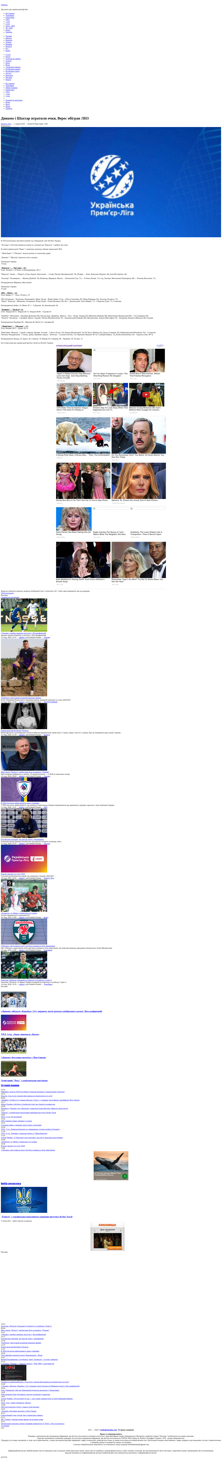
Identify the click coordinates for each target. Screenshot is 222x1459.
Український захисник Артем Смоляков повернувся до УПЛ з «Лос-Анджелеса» (33, 1424)
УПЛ (7, 20)
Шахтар (9, 38)
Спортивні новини (13, 67)
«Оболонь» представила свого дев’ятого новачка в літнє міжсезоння (28, 946)
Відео (8, 65)
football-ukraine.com (108, 1430)
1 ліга (8, 22)
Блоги (8, 57)
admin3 (22, 637)
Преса (8, 30)
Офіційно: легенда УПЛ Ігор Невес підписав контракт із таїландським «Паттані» (33, 1092)
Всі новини (10, 13)
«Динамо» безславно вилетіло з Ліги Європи (23, 1057)
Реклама (9, 78)
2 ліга (8, 24)
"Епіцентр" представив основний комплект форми (21, 698)
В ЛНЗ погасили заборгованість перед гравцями (20, 803)
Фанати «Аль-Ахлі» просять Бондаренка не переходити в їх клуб (26, 1096)
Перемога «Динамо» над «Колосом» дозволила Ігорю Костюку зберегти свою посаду (34, 1108)
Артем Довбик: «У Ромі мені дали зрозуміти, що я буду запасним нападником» (32, 1138)
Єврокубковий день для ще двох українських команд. (22, 1415)
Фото (8, 63)
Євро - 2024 (10, 26)
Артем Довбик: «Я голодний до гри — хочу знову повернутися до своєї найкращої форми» (37, 1399)
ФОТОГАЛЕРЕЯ (50, 702)
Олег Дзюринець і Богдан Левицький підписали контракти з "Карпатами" (30, 1390)
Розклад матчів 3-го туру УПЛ (13, 874)
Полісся (9, 46)
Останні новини (10, 1085)
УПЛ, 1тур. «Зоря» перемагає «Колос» (20, 1034)
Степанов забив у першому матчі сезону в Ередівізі (21, 1125)
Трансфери (10, 15)
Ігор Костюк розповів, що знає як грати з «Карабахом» (22, 839)
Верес (46, 917)
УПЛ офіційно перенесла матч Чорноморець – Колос (22, 1355)
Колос (8, 51)
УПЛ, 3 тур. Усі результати (11, 1117)
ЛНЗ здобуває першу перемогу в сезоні (16, 1121)
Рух (7, 49)
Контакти (9, 75)
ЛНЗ (45, 807)
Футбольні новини (13, 69)
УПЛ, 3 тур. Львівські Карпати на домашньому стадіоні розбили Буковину (30, 1129)
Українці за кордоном (14, 100)
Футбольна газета (12, 71)
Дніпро (8, 42)
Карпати (9, 40)
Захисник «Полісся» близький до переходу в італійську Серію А (26, 980)
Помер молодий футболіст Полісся (14, 731)
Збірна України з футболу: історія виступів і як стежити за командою (28, 1104)
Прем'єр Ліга (6, 124)
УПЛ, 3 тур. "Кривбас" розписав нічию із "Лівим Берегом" (24, 1133)
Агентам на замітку (13, 59)
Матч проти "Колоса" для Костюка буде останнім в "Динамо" (25, 772)
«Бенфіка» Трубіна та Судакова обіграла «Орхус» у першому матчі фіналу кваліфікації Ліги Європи (40, 1100)
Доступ (8, 73)
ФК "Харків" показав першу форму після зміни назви (22, 1419)
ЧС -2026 (9, 28)
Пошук (8, 80)
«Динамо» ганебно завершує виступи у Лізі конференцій (23, 633)
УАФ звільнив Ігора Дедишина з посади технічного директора (25, 1394)
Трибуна (9, 32)
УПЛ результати (7, 593)
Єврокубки (10, 18)
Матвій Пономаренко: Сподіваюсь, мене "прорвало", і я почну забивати (29, 1359)
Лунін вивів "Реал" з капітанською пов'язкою (24, 1080)
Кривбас (9, 44)
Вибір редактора (11, 1183)
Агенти (8, 61)
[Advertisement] (18, 1288)
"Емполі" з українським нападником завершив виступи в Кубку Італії (28, 1113)
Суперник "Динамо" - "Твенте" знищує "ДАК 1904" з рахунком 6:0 (27, 1364)
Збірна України (11, 88)
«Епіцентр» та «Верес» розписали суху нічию (19, 913)
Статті (8, 55)
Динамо (9, 36)
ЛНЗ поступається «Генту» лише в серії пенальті (20, 1407)
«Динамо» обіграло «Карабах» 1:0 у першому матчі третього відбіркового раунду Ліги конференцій (51, 1011)
